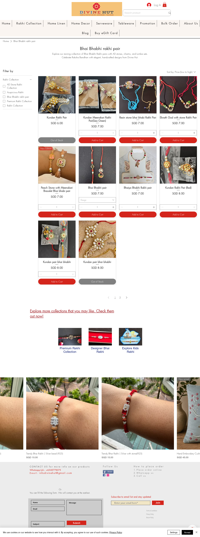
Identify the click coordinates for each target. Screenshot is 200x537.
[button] (56, 23)
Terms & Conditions (151, 510)
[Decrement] (81, 132)
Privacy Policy (150, 514)
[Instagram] (108, 475)
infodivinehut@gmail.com (55, 473)
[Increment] (113, 132)
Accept (187, 532)
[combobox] (97, 200)
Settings (173, 532)
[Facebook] (104, 475)
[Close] (196, 532)
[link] (165, 4)
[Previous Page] (108, 297)
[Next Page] (126, 297)
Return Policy (150, 517)
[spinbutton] (97, 132)
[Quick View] (57, 94)
